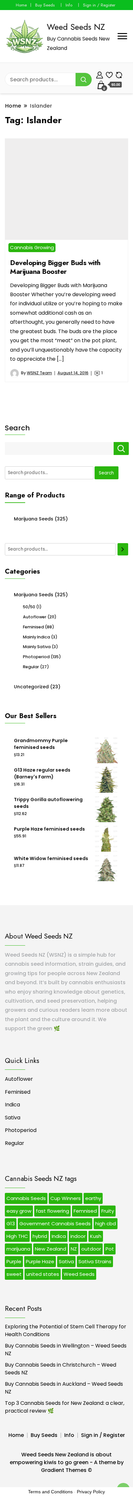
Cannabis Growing (32, 247)
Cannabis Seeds (26, 1198)
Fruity (107, 1210)
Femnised (85, 1210)
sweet (14, 1274)
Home (21, 5)
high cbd (105, 1223)
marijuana (18, 1248)
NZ (74, 1248)
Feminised (33, 627)
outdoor (91, 1248)
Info (69, 5)
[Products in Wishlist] (109, 74)
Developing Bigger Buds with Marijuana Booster (55, 267)
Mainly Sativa (37, 646)
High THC (17, 1236)
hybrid (40, 1236)
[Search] (123, 549)
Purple (13, 1261)
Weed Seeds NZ (76, 27)
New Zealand (50, 1248)
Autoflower (34, 617)
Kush (95, 1236)
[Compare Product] (119, 74)
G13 (10, 1223)
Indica (12, 1104)
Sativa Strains (94, 1261)
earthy (93, 1198)
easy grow (18, 1210)
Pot (110, 1248)
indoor (78, 1236)
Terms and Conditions (50, 1491)
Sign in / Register (99, 5)
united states (42, 1274)
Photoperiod (36, 656)
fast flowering (52, 1210)
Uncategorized (31, 686)
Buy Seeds (45, 5)
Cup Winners (65, 1198)
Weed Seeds (79, 1274)
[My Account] (99, 74)
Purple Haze (40, 1261)
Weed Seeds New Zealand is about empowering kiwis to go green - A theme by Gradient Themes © (67, 1462)
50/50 (29, 607)
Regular (31, 667)
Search (17, 428)
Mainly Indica (36, 637)
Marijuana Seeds (33, 519)
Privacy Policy (91, 1491)
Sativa (12, 1117)
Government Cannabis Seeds (55, 1223)
